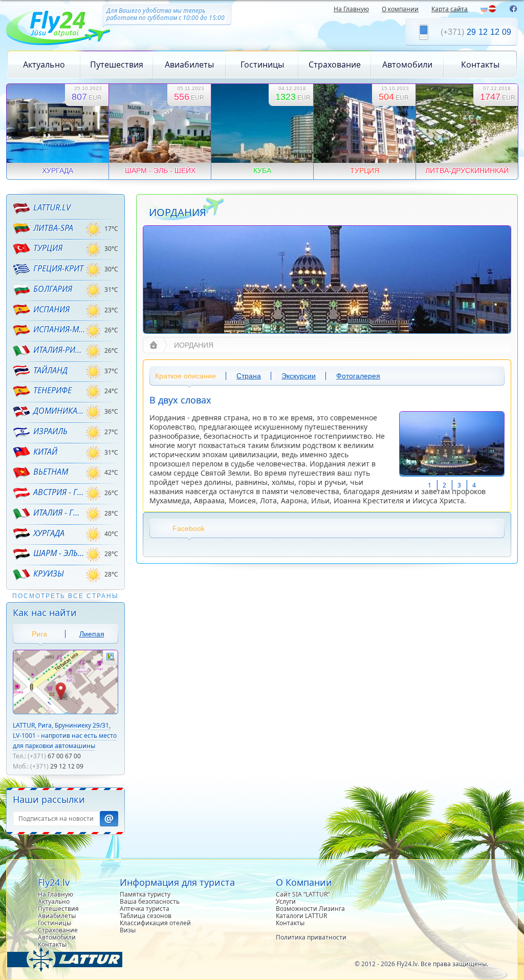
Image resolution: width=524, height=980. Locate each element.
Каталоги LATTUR (301, 915)
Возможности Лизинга (310, 908)
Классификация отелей (155, 923)
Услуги (286, 901)
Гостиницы (262, 64)
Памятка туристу (145, 894)
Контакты (480, 64)
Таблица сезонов (145, 915)
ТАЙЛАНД (50, 370)
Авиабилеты (189, 64)
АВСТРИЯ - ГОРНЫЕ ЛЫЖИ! (59, 492)
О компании (400, 9)
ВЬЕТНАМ (50, 471)
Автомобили (407, 64)
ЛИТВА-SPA (53, 227)
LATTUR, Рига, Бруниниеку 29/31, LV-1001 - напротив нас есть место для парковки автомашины (65, 735)
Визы (128, 930)
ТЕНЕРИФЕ (52, 390)
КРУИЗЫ (48, 573)
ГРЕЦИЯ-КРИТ (58, 268)
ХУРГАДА (48, 533)
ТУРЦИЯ (47, 247)
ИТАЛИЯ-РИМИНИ (59, 349)
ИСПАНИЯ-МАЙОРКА (59, 329)
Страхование (335, 64)
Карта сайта (449, 9)
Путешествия (116, 64)
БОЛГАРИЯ (52, 288)
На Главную (351, 9)
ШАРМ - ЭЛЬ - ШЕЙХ (59, 553)
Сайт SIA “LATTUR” (303, 894)
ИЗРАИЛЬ (50, 431)
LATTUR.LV (52, 207)
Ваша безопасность (150, 901)
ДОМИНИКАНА (59, 410)
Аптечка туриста (144, 908)
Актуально (44, 64)
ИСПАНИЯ (51, 309)
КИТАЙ (45, 451)
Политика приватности (311, 937)
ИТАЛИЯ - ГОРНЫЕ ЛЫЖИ (59, 512)
